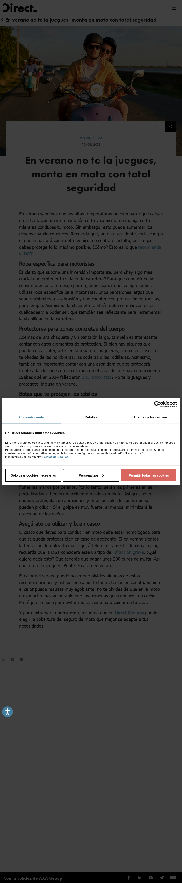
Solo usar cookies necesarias (33, 475)
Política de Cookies (55, 456)
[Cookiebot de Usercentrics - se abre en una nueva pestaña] (157, 404)
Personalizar (88, 475)
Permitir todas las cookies (149, 475)
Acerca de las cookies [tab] (150, 417)
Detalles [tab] (91, 417)
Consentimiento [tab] (31, 417)
